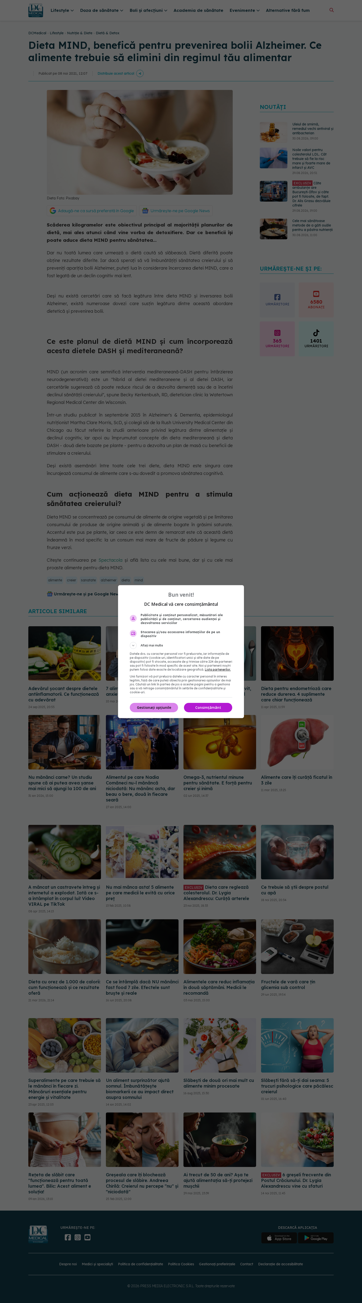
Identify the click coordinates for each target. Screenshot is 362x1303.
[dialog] (181, 651)
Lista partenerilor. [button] (218, 669)
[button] (181, 645)
